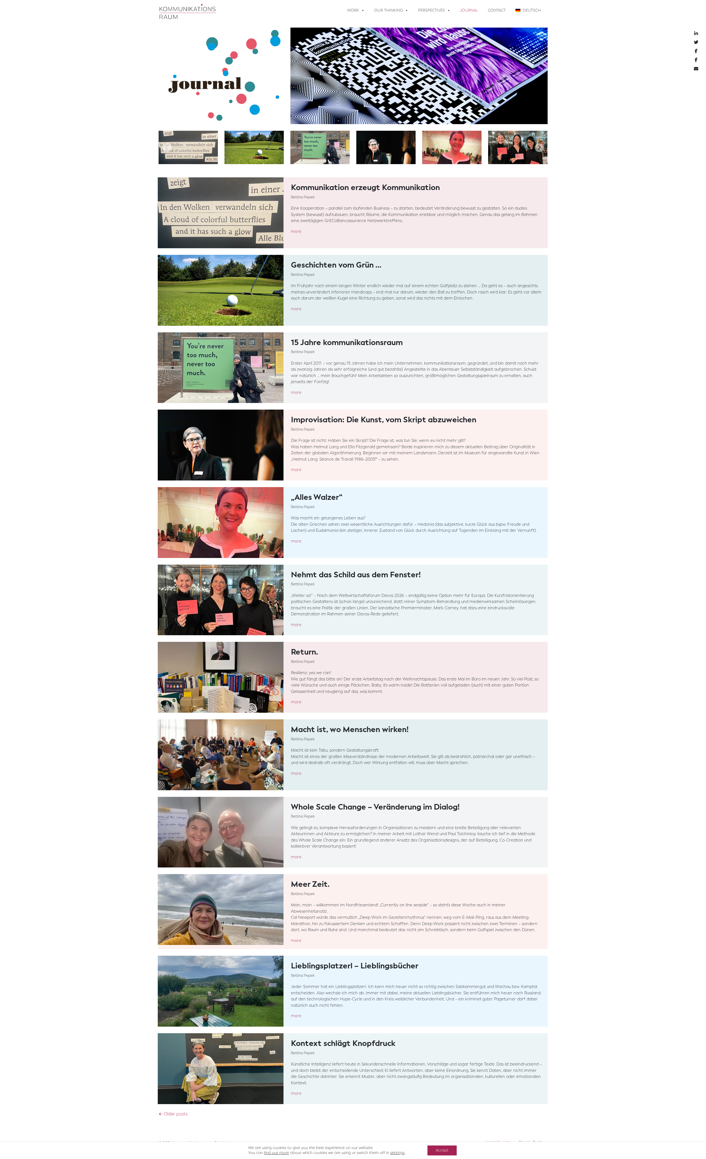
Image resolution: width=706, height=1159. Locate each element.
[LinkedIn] (696, 33)
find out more (276, 1152)
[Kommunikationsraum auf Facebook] (696, 51)
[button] (167, 147)
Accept (442, 1150)
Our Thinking (388, 10)
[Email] (696, 68)
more (296, 231)
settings (397, 1152)
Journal (469, 10)
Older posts (173, 1114)
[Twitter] (696, 42)
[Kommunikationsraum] (188, 10)
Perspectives (431, 10)
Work (353, 10)
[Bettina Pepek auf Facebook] (696, 59)
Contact (497, 10)
